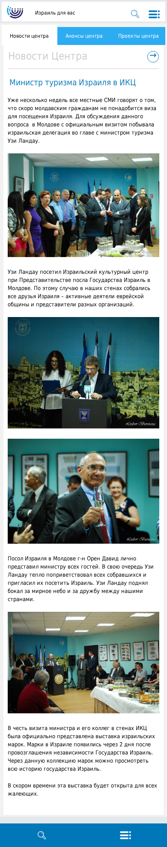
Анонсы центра (84, 36)
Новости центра (29, 36)
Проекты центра (138, 36)
